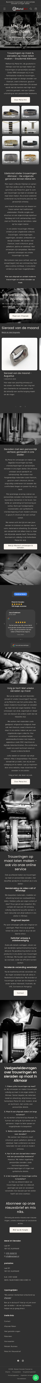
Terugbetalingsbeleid (29, 1372)
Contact (20, 993)
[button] (4, 8)
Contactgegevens (13, 1375)
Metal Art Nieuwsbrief (12, 1351)
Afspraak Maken (10, 1326)
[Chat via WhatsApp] (36, 1377)
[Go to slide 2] (20, 639)
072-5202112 (11, 1253)
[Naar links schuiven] (15, 406)
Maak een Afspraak (20, 316)
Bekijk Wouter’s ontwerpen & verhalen (20, 547)
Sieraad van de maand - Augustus (18, 374)
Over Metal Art (20, 100)
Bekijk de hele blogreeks (11, 332)
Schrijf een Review (20, 594)
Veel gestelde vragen (12, 1331)
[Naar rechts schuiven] (25, 406)
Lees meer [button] (20, 634)
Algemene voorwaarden (28, 1375)
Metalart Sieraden (19, 1369)
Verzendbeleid (21, 1378)
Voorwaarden (9, 1341)
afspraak (7, 1298)
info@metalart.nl (12, 1256)
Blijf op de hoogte (20, 1230)
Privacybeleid (16, 1372)
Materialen (8, 1336)
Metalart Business (10, 1346)
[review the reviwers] (8, 619)
